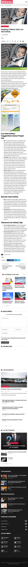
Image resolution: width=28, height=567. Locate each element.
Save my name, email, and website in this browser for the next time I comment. (13, 339)
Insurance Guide (4, 26)
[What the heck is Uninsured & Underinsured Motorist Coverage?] (4, 511)
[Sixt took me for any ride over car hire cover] (4, 489)
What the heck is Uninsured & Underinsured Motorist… (15, 510)
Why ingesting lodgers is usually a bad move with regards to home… (14, 401)
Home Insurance (4, 386)
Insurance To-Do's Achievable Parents (21, 267)
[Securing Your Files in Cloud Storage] (7, 296)
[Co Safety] (4, 459)
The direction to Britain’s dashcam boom (13, 414)
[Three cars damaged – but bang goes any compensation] (4, 477)
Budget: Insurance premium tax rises (12, 419)
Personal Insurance (14, 443)
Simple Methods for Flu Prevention (16, 504)
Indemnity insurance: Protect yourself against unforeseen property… (12, 407)
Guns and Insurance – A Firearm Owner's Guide (16, 498)
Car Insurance (3, 526)
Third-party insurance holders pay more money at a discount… (16, 482)
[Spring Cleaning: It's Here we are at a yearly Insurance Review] (7, 280)
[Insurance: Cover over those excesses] (14, 380)
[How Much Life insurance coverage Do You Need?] (14, 441)
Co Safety (10, 458)
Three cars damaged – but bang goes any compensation (17, 476)
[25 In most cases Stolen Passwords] (20, 280)
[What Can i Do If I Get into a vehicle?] (20, 296)
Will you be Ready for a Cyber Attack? (7, 267)
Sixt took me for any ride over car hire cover (17, 487)
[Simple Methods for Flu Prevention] (4, 505)
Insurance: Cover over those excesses (11, 389)
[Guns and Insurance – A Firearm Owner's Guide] (4, 499)
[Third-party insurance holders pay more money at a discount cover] (4, 483)
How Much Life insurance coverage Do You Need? (14, 446)
